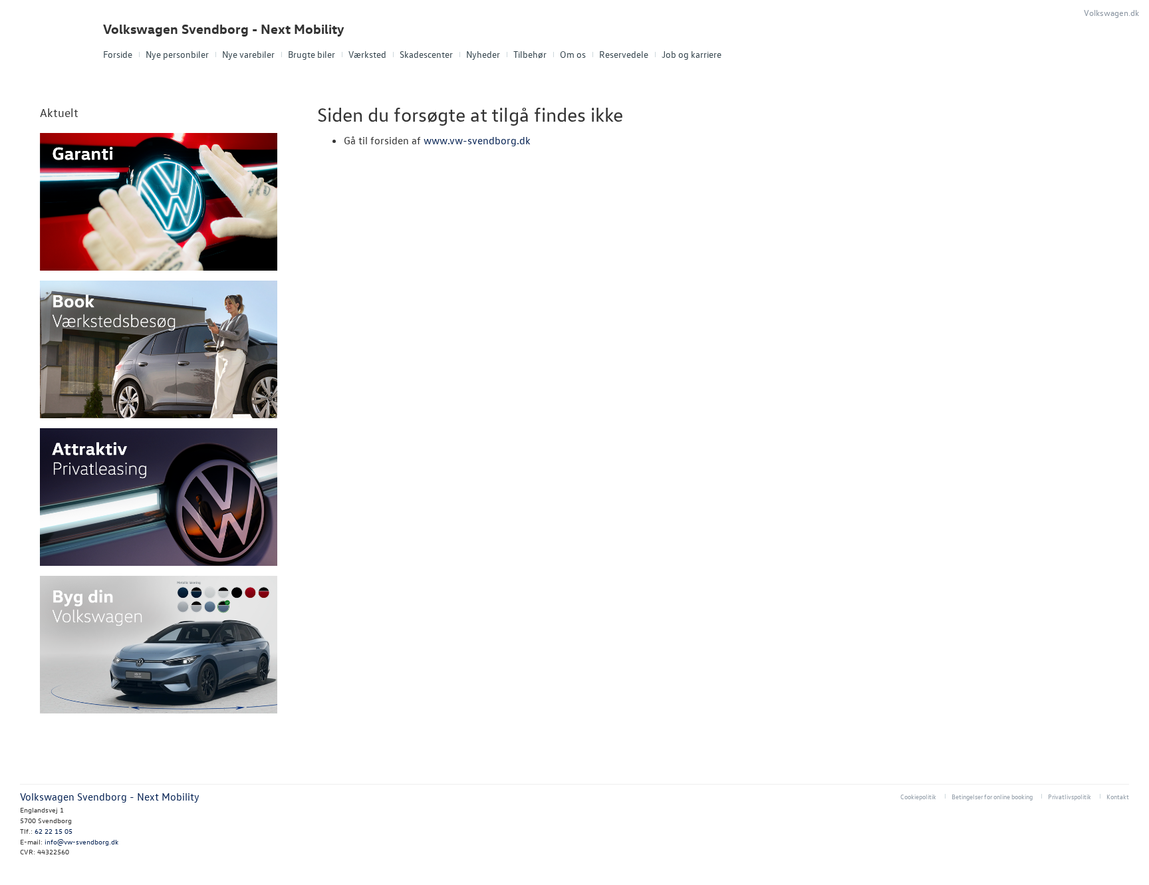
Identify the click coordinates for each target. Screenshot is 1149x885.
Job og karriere (691, 54)
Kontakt (1117, 796)
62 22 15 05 (53, 831)
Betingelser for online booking (992, 796)
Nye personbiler (177, 54)
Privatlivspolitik (1069, 796)
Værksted (367, 54)
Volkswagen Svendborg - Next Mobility (223, 29)
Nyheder (483, 54)
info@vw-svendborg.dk (81, 841)
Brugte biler (311, 54)
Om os (573, 54)
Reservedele (623, 54)
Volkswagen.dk (1111, 12)
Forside (117, 54)
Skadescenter (426, 54)
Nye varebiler (248, 54)
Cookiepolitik (918, 796)
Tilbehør (530, 54)
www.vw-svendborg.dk (477, 140)
